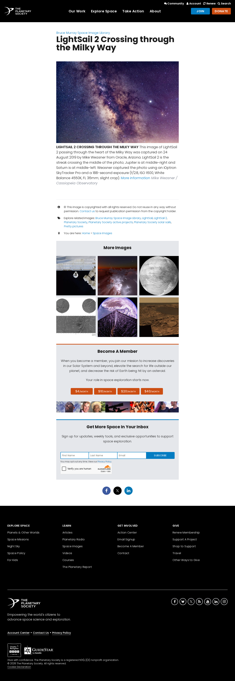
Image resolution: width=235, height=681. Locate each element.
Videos (67, 553)
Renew (211, 4)
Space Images (102, 233)
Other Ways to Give (186, 560)
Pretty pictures (73, 226)
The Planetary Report (77, 567)
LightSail (147, 218)
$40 (152, 391)
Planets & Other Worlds (23, 533)
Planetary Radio (73, 539)
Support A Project (185, 539)
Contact (123, 553)
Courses (68, 560)
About (155, 11)
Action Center (127, 533)
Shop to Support (184, 546)
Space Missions (18, 539)
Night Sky (13, 546)
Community (175, 4)
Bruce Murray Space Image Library (83, 33)
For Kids (12, 560)
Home (86, 233)
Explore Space (104, 11)
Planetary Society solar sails (152, 222)
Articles (67, 533)
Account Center (18, 633)
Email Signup (126, 539)
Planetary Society (75, 222)
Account (195, 4)
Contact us (87, 211)
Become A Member (131, 546)
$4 (81, 391)
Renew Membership (186, 533)
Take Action (133, 11)
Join (200, 11)
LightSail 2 (160, 218)
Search (226, 4)
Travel (177, 553)
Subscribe (160, 455)
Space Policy (16, 553)
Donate (221, 11)
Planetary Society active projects (111, 222)
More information (135, 178)
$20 (128, 391)
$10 (105, 391)
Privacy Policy (104, 461)
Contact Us (41, 633)
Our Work (77, 11)
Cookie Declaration (19, 667)
